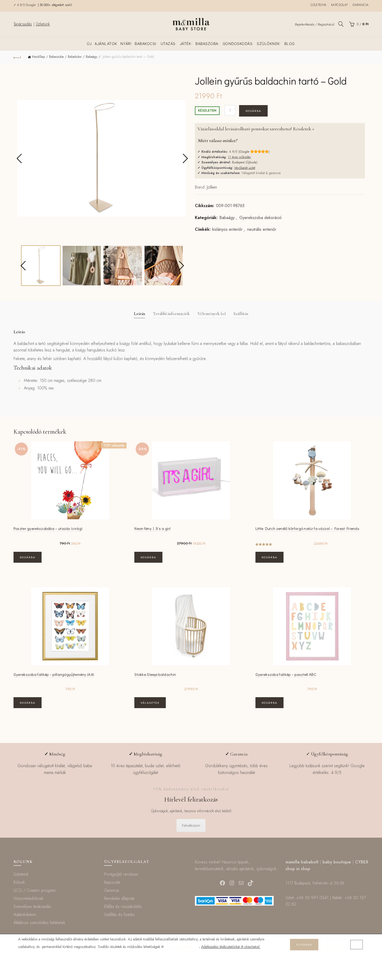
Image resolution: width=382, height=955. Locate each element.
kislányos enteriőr (227, 229)
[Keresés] (341, 24)
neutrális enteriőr (261, 229)
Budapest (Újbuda (244, 162)
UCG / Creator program (35, 890)
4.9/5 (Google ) (249, 151)
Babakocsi (145, 43)
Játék (185, 43)
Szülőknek (268, 43)
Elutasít (334, 945)
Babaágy (91, 56)
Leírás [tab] (139, 313)
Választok (150, 703)
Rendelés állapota (119, 898)
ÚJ (89, 43)
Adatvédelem (25, 915)
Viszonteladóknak (28, 898)
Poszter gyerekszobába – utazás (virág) (48, 528)
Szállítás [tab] (240, 313)
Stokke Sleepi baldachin (155, 674)
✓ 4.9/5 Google (25, 5)
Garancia (360, 5)
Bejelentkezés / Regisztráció (314, 24)
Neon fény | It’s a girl (152, 528)
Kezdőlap (38, 56)
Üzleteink (318, 5)
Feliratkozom (191, 825)
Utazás (168, 43)
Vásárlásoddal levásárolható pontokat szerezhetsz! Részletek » (255, 129)
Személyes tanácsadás (32, 906)
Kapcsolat (339, 5)
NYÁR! (126, 43)
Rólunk (19, 882)
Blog (289, 43)
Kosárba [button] (27, 557)
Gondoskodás (238, 43)
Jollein (212, 187)
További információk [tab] (171, 313)
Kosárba (253, 111)
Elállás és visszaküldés (123, 906)
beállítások (182, 947)
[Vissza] (17, 57)
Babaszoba (206, 43)
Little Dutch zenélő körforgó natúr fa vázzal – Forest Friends (307, 528)
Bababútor (75, 56)
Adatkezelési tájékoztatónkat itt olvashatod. (230, 946)
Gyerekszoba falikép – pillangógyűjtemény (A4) (54, 674)
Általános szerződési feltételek (39, 923)
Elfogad (304, 945)
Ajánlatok (106, 43)
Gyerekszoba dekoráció (260, 218)
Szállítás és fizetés (119, 915)
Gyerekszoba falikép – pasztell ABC (285, 674)
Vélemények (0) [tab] (211, 313)
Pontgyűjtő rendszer (121, 874)
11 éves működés (239, 157)
